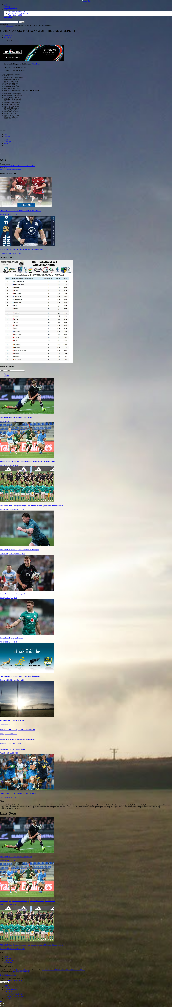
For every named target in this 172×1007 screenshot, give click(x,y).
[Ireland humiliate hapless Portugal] (27, 634)
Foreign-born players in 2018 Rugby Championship (17, 739)
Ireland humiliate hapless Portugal (11, 638)
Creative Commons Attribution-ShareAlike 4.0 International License (63, 970)
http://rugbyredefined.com (21, 972)
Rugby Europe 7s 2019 (15, 15)
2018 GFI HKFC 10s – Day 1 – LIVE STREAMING (17, 730)
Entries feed (7, 958)
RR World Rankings (10, 8)
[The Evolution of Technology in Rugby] (27, 716)
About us (7, 6)
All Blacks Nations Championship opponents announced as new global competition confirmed (31, 506)
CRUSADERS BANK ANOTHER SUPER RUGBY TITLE (20, 211)
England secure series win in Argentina (13, 594)
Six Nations (7, 37)
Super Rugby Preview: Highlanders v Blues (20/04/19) (18, 793)
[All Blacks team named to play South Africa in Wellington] (27, 546)
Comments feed (9, 960)
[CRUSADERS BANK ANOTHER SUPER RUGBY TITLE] (26, 207)
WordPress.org (8, 962)
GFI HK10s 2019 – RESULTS (18, 13)
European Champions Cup (16, 11)
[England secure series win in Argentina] (27, 590)
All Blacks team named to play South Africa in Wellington (19, 550)
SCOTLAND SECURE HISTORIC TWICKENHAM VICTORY (22, 249)
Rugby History (8, 17)
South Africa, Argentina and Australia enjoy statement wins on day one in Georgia (27, 461)
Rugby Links (8, 9)
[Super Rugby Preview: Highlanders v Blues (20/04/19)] (27, 789)
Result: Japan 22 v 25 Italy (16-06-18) (12, 749)
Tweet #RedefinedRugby (8, 975)
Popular (6, 376)
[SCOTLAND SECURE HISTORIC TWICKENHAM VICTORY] (27, 245)
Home (6, 4)
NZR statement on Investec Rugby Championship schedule (20, 676)
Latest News (9, 26)
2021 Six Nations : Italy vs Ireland (11, 169)
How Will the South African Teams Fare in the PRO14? (17, 166)
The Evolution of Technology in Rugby (13, 720)
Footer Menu (4, 982)
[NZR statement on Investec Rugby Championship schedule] (27, 672)
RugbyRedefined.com (23, 970)
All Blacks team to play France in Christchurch (16, 417)
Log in (6, 956)
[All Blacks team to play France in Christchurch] (27, 413)
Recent (6, 374)
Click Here (36, 64)
